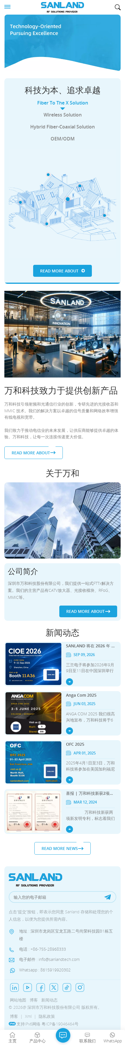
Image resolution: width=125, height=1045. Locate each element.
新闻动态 (49, 1000)
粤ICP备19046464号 (60, 1024)
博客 (34, 1000)
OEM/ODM (63, 138)
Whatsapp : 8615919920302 (45, 970)
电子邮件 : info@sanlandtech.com (49, 959)
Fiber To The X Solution (62, 103)
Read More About (59, 271)
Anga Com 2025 (81, 695)
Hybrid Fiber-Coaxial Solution (62, 127)
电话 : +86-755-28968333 (42, 949)
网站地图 (18, 1000)
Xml (28, 1016)
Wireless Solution (63, 115)
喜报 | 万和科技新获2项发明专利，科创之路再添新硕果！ (90, 793)
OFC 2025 (75, 744)
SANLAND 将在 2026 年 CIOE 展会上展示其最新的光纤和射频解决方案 (90, 645)
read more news (60, 848)
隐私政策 (47, 1016)
